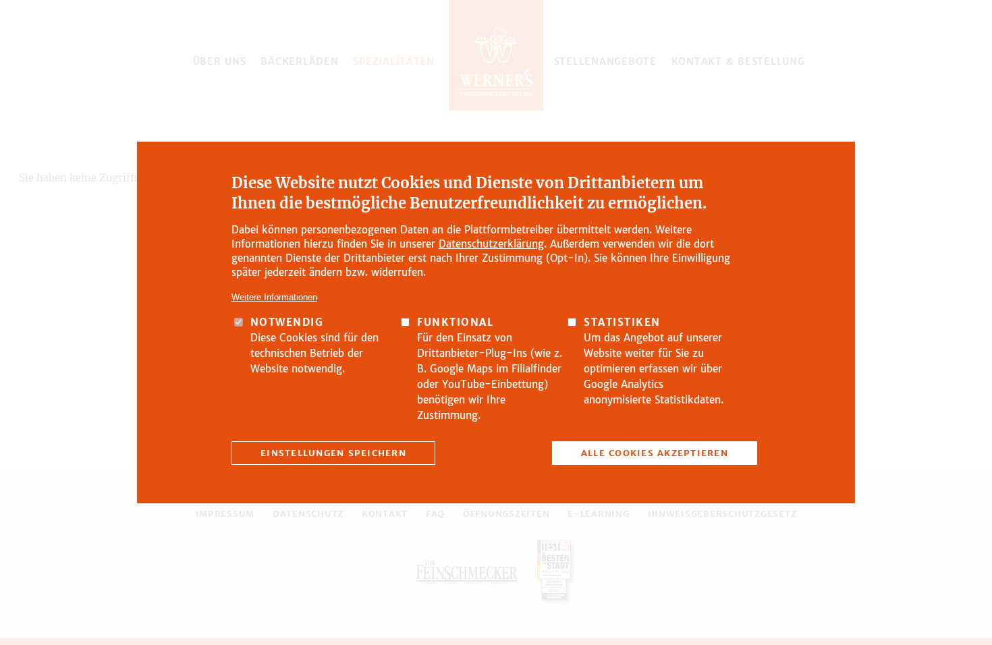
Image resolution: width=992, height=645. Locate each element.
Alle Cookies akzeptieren (654, 453)
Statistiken (622, 322)
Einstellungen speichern (333, 453)
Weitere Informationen (274, 297)
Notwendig (287, 322)
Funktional (455, 322)
